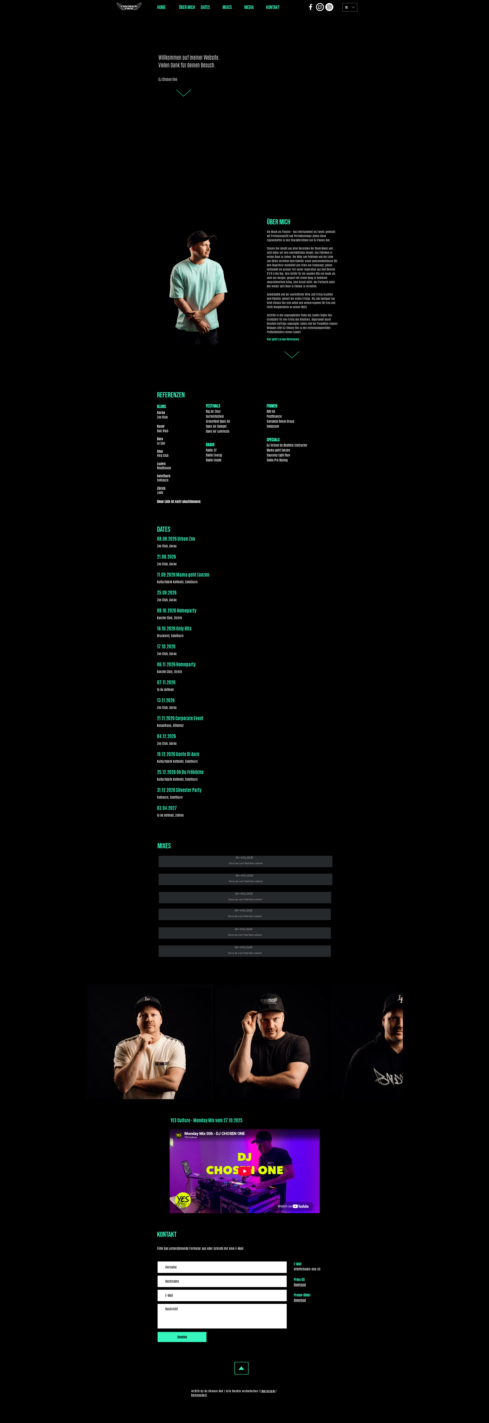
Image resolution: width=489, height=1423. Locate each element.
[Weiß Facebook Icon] (311, 7)
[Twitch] (320, 7)
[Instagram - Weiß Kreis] (329, 7)
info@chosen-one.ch (307, 1268)
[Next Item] (396, 1041)
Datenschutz (199, 1395)
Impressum (268, 1391)
